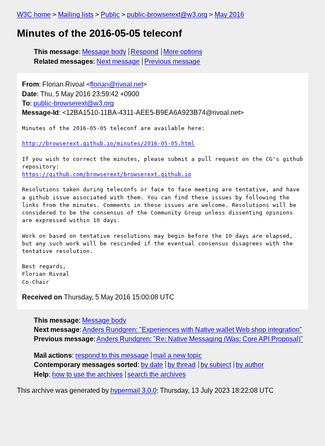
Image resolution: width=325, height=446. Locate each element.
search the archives (156, 374)
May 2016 (229, 14)
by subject (216, 364)
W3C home (34, 14)
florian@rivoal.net (116, 84)
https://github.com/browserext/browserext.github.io (106, 174)
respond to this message (112, 355)
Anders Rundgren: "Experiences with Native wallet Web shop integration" (192, 329)
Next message (118, 61)
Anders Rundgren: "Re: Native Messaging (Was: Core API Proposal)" (199, 339)
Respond (144, 51)
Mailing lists (76, 14)
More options (182, 51)
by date (152, 364)
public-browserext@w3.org (167, 14)
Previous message (172, 61)
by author (250, 364)
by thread (182, 364)
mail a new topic (177, 355)
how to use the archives (87, 374)
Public (110, 14)
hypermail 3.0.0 (133, 390)
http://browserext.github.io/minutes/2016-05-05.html (108, 143)
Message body (104, 51)
